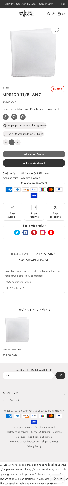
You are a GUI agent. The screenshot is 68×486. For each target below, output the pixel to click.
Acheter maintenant (34, 163)
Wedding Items (10, 178)
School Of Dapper (40, 432)
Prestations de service (17, 432)
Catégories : (10, 173)
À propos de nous (22, 427)
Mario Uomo (21, 410)
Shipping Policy (50, 441)
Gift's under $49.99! (31, 173)
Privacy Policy (34, 446)
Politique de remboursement (24, 441)
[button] (5, 14)
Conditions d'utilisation (40, 436)
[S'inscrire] (60, 375)
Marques (20, 436)
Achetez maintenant (45, 427)
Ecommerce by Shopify (51, 410)
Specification (19, 253)
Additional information (34, 260)
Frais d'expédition (13, 109)
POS (31, 410)
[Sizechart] (6, 117)
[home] (34, 481)
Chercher (57, 432)
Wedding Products (30, 178)
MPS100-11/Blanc (13, 349)
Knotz (47, 173)
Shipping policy (45, 253)
